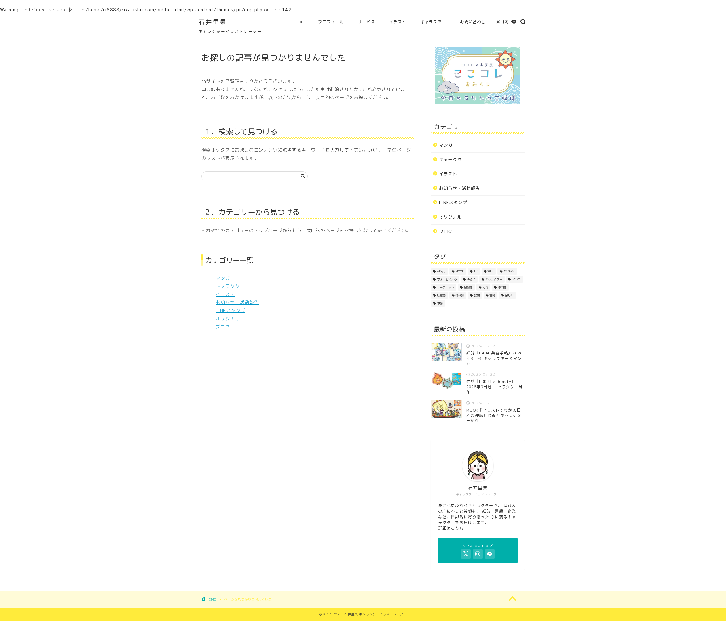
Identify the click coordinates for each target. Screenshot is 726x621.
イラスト (397, 21)
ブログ (223, 327)
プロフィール (331, 21)
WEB (490, 271)
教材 (477, 295)
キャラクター (433, 21)
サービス (366, 21)
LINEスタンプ (230, 310)
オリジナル (228, 319)
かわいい (509, 271)
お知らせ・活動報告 (237, 302)
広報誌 (441, 295)
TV (476, 271)
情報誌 (459, 295)
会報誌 (468, 287)
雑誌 (440, 303)
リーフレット (445, 287)
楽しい (509, 295)
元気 (485, 287)
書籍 (492, 295)
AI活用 (441, 271)
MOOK (459, 271)
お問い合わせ (473, 21)
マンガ (223, 278)
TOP (299, 21)
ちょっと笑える (447, 279)
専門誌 (502, 287)
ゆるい (471, 279)
